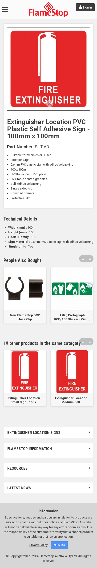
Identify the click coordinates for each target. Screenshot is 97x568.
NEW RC (59, 545)
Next (89, 258)
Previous (82, 258)
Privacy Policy (38, 545)
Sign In (87, 7)
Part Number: (20, 146)
